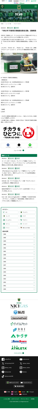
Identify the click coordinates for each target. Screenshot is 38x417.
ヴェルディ (25, 212)
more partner (18, 353)
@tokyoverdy (8, 372)
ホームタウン (8, 220)
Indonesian (24, 394)
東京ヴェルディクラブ (13, 382)
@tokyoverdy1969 (9, 376)
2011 (4, 285)
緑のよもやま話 (26, 228)
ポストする (19, 147)
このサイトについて (15, 399)
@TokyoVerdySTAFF (9, 363)
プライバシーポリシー (25, 399)
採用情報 (32, 399)
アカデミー (25, 220)
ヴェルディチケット (27, 382)
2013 (4, 279)
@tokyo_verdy (8, 367)
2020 (4, 255)
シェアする (8, 147)
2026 (4, 234)
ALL (6, 212)
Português (32, 391)
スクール (8, 224)
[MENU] (36, 6)
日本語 (8, 391)
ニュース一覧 (8, 23)
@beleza (25, 372)
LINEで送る (30, 147)
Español (23, 391)
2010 (4, 289)
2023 (4, 244)
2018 (4, 261)
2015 (4, 272)
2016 (4, 268)
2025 (4, 237)
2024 (4, 241)
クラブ (17, 28)
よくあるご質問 (7, 399)
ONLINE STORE (20, 386)
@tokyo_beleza (26, 363)
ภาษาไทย (16, 394)
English (15, 391)
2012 (4, 282)
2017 (4, 265)
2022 (4, 248)
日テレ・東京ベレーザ (2, 6)
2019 (4, 258)
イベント (8, 228)
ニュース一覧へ (18, 150)
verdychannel (26, 359)
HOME (2, 23)
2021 (4, 251)
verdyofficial (8, 359)
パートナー (25, 224)
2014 (4, 275)
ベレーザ (11, 28)
